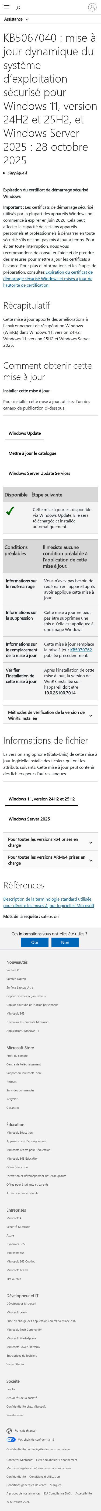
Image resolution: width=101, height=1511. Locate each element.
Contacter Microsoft (19, 1460)
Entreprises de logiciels (21, 1355)
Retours (11, 1082)
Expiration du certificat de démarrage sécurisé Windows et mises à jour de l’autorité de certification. (48, 278)
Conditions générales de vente (26, 1485)
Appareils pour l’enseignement (26, 1141)
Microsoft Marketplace (21, 1338)
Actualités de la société (21, 1398)
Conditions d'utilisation (44, 1476)
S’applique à (17, 172)
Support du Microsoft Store (24, 1073)
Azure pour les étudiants (22, 1193)
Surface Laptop (16, 979)
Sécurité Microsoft (18, 1227)
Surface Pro (13, 970)
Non (65, 942)
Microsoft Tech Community (23, 1329)
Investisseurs (14, 1415)
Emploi (10, 1389)
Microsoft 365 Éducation (22, 1158)
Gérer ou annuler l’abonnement (56, 1460)
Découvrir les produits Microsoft (27, 1022)
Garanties (12, 1108)
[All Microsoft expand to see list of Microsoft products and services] (6, 7)
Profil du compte (17, 1056)
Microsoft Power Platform (23, 1347)
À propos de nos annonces (23, 1493)
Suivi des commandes (20, 1090)
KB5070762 (81, 649)
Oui (34, 942)
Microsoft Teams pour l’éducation (28, 1150)
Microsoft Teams (17, 1270)
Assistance (14, 19)
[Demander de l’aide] (18, 7)
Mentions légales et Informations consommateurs (38, 1468)
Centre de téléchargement (23, 1064)
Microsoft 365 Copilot (20, 1261)
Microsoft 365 (15, 1013)
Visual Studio (15, 1364)
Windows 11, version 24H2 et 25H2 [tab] (42, 799)
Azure (10, 1235)
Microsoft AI (14, 1218)
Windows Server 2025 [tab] (29, 819)
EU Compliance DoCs (58, 1493)
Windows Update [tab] (25, 433)
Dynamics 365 (15, 1244)
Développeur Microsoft (21, 1303)
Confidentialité (16, 1476)
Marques (55, 1485)
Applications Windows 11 (22, 1031)
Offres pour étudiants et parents (27, 1184)
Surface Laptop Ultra (19, 987)
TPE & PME (13, 1279)
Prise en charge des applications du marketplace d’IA (41, 1321)
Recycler (12, 1099)
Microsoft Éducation (19, 1132)
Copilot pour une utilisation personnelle (32, 1005)
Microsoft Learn (16, 1312)
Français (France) (25, 1430)
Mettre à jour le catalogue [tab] (32, 453)
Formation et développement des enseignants (36, 1176)
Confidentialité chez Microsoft (26, 1406)
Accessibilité (83, 1493)
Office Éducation (17, 1167)
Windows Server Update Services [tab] (39, 473)
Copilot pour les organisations (26, 996)
